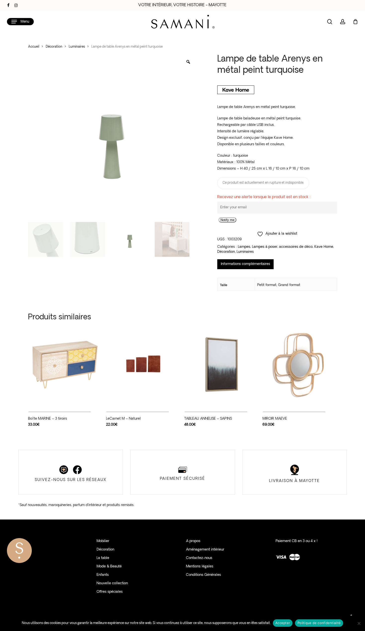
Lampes (244, 247)
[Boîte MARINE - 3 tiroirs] (65, 365)
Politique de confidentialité (319, 623)
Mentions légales (199, 566)
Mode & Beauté (109, 566)
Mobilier (103, 541)
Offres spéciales (110, 592)
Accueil (33, 46)
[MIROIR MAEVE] (299, 365)
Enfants (103, 575)
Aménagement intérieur (205, 550)
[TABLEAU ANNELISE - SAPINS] (221, 365)
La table (103, 558)
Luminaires (77, 46)
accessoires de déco (296, 247)
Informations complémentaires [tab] (245, 264)
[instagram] (16, 5)
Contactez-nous (199, 558)
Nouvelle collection (112, 583)
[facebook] (8, 5)
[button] (20, 21)
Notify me (227, 220)
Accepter (282, 623)
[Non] (358, 623)
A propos (193, 541)
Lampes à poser (264, 247)
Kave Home (323, 247)
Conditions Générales (203, 575)
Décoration (54, 46)
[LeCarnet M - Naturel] (143, 365)
